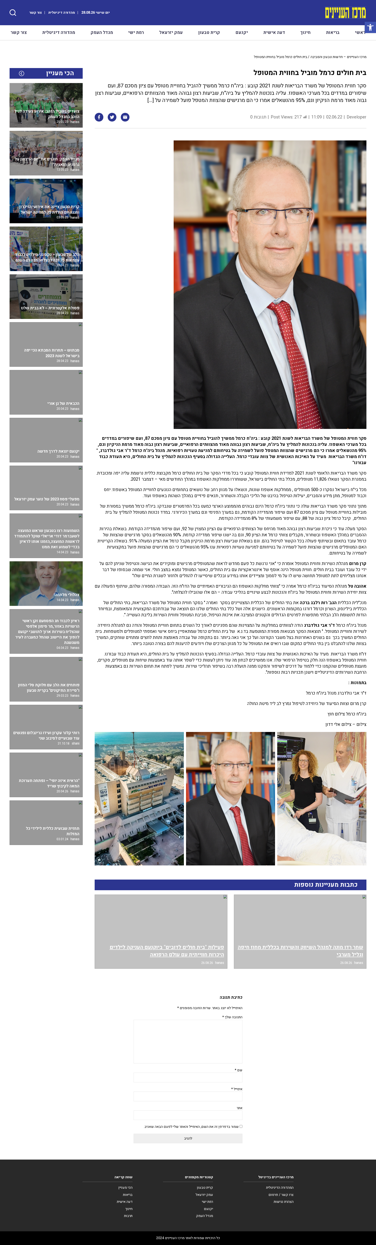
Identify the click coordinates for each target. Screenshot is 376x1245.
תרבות (128, 1215)
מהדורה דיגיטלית (61, 12)
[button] (370, 27)
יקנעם (241, 32)
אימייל (236, 1089)
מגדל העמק (102, 32)
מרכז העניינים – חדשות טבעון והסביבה (338, 57)
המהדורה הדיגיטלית (280, 1187)
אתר (239, 1108)
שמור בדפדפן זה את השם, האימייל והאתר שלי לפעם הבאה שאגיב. (191, 1126)
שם (238, 1070)
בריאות (332, 32)
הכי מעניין (125, 1187)
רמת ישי (136, 32)
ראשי (360, 32)
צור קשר (35, 12)
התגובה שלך (232, 1017)
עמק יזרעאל (171, 32)
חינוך (305, 32)
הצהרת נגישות (284, 1201)
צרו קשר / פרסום (281, 1194)
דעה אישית (274, 32)
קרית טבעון (209, 32)
